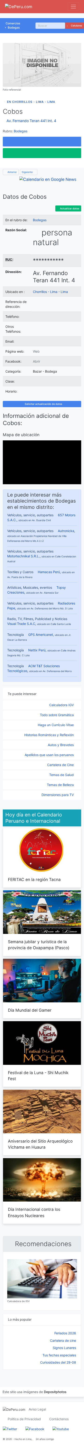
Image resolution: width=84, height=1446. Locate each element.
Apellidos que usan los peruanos (50, 755)
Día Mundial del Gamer (30, 1010)
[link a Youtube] (60, 1429)
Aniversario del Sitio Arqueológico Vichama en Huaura (40, 1144)
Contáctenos (59, 1419)
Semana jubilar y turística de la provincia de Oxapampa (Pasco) (38, 944)
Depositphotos (55, 1392)
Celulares (76, 25)
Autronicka (66, 531)
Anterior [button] (12, 172)
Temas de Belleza (61, 785)
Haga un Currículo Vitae (56, 725)
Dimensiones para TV (58, 795)
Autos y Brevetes (61, 745)
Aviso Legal (37, 1409)
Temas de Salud (62, 775)
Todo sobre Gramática (57, 715)
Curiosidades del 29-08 (58, 1362)
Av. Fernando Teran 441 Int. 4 (31, 121)
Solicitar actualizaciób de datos (43, 404)
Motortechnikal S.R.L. (23, 556)
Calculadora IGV (62, 705)
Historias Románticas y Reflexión (49, 735)
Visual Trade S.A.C (21, 624)
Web (36, 351)
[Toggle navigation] (73, 7)
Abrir (36, 361)
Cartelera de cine (63, 1340)
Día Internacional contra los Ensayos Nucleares (34, 1212)
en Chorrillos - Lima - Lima (31, 102)
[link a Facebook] (34, 1429)
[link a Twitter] (10, 1429)
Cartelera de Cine (61, 765)
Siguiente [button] (27, 172)
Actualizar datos (69, 208)
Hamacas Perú (49, 572)
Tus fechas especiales (59, 1355)
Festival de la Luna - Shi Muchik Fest (38, 1075)
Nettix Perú (37, 650)
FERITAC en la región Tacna (34, 879)
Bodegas (14, 27)
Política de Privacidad (24, 1419)
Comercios (13, 23)
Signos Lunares (64, 1348)
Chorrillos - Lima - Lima (50, 292)
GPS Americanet (40, 635)
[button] (42, 141)
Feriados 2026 (65, 1333)
